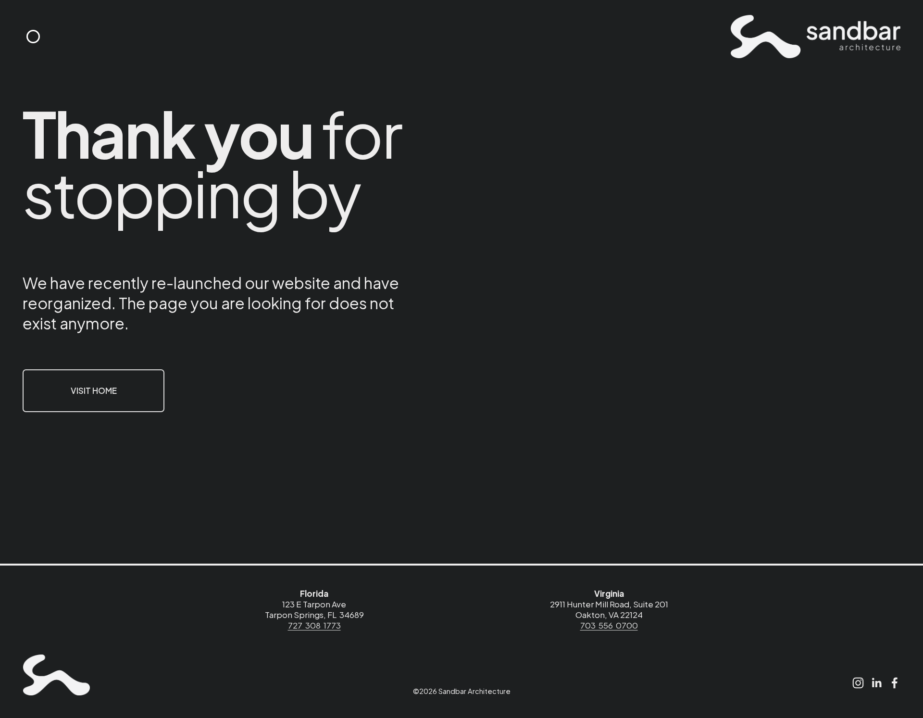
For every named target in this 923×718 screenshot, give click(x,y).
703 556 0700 (609, 625)
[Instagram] (858, 683)
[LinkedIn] (876, 683)
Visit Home (94, 390)
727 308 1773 (314, 625)
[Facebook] (894, 683)
